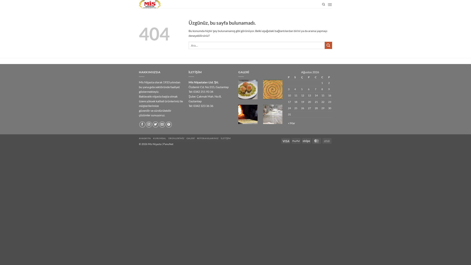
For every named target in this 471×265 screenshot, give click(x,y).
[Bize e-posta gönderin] (162, 124)
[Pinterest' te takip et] (169, 124)
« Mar (291, 123)
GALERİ (191, 138)
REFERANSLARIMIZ (208, 138)
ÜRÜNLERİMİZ (176, 138)
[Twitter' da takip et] (156, 124)
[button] (330, 4)
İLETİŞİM (226, 138)
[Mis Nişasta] (167, 4)
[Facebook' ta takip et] (142, 124)
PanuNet (168, 144)
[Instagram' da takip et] (149, 124)
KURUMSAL (159, 138)
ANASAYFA (145, 138)
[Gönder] (328, 45)
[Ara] (323, 4)
